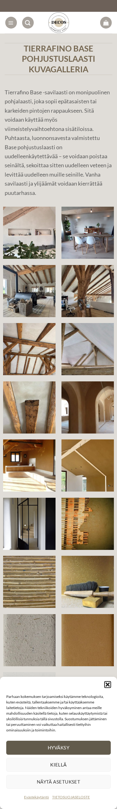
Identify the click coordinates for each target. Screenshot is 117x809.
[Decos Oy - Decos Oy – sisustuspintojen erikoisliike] (58, 23)
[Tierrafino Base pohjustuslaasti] (87, 407)
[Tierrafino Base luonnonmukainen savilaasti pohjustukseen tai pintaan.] (87, 640)
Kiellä (58, 764)
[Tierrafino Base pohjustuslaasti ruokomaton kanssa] (87, 524)
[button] (108, 684)
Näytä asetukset (58, 781)
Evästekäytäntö (36, 797)
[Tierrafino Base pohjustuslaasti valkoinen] (29, 233)
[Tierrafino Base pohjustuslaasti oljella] (87, 582)
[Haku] (28, 22)
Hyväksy (58, 747)
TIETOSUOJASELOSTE (71, 797)
